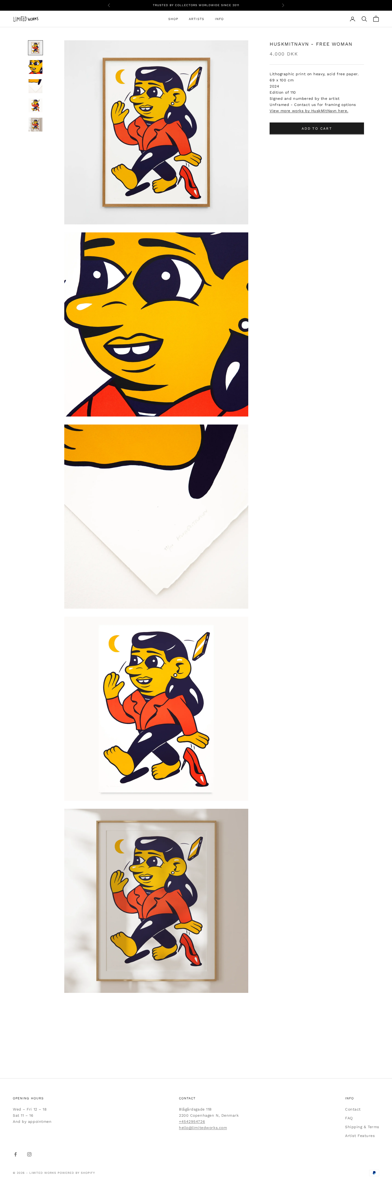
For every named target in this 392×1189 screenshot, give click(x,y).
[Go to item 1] (35, 47)
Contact (353, 1109)
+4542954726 (192, 1121)
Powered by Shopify (76, 1173)
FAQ (349, 1118)
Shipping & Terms (362, 1127)
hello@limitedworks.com (203, 1127)
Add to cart (317, 128)
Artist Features (360, 1135)
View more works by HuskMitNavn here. (309, 111)
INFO (219, 19)
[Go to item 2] (35, 67)
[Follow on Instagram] (29, 1154)
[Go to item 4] (35, 105)
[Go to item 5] (35, 124)
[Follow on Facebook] (15, 1154)
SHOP (173, 19)
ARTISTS (196, 19)
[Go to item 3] (35, 86)
